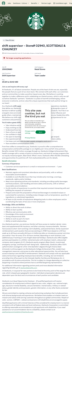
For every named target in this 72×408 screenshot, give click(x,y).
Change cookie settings (30, 132)
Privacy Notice (30, 138)
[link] (3, 3)
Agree (40, 132)
